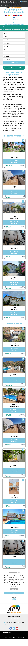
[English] (6, 15)
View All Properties (14, 62)
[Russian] (14, 18)
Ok (20, 1)
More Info (24, 1)
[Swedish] (18, 15)
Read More (14, 589)
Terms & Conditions (21, 635)
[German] (14, 15)
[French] (16, 15)
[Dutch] (11, 15)
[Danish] (21, 15)
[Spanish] (9, 15)
